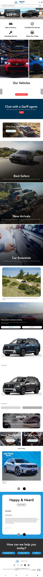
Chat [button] (21, 112)
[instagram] (28, 565)
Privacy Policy (5, 569)
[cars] (18, 565)
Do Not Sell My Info (23, 569)
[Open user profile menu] (37, 575)
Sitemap (12, 569)
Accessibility (28, 569)
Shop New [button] (11, 327)
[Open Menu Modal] (41, 2)
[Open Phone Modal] (39, 2)
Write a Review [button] (21, 504)
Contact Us (9, 569)
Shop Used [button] (32, 327)
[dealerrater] (21, 565)
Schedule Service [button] (32, 440)
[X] (14, 565)
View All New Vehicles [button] (21, 94)
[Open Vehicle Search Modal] (5, 575)
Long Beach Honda (25, 568)
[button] (2, 13)
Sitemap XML (17, 569)
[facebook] (25, 565)
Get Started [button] (10, 440)
